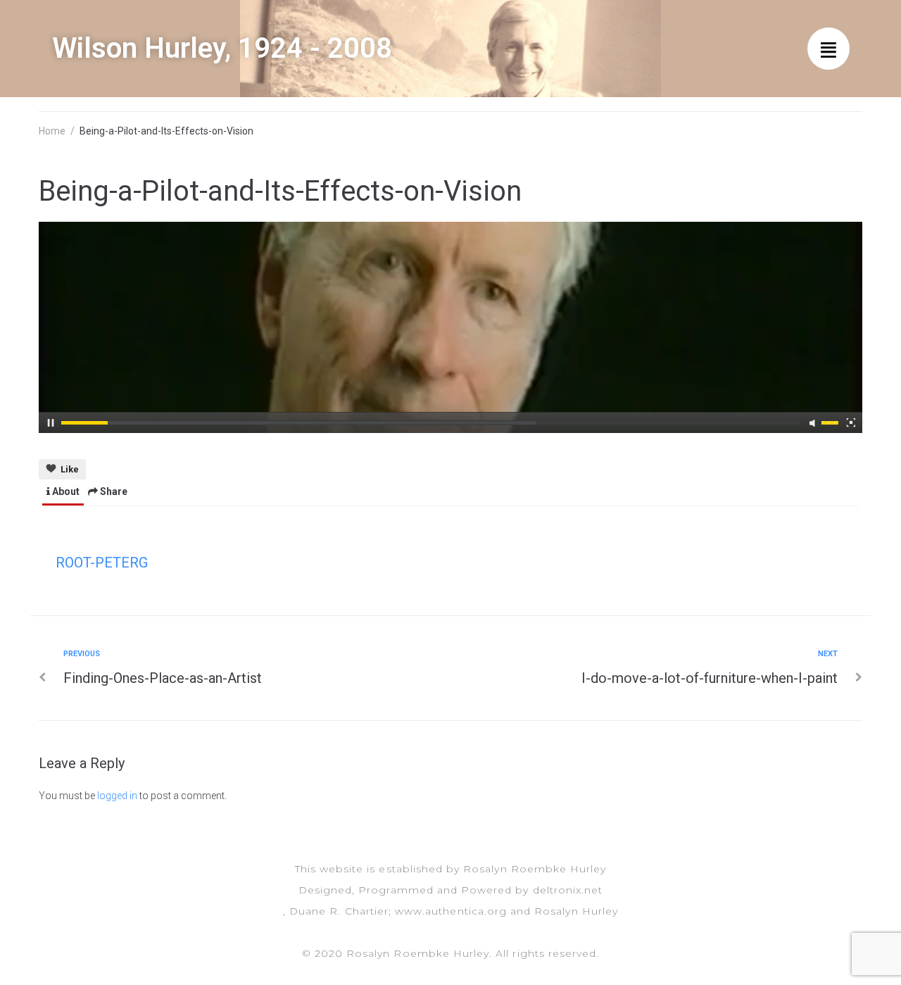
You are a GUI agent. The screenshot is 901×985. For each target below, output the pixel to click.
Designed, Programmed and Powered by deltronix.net (450, 890)
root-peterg (102, 562)
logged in (117, 795)
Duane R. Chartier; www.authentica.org (398, 911)
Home (52, 131)
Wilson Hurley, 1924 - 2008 (222, 48)
